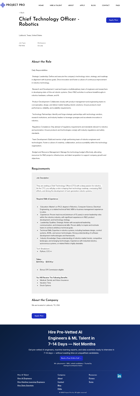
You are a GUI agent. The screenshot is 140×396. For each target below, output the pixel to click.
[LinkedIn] (119, 376)
